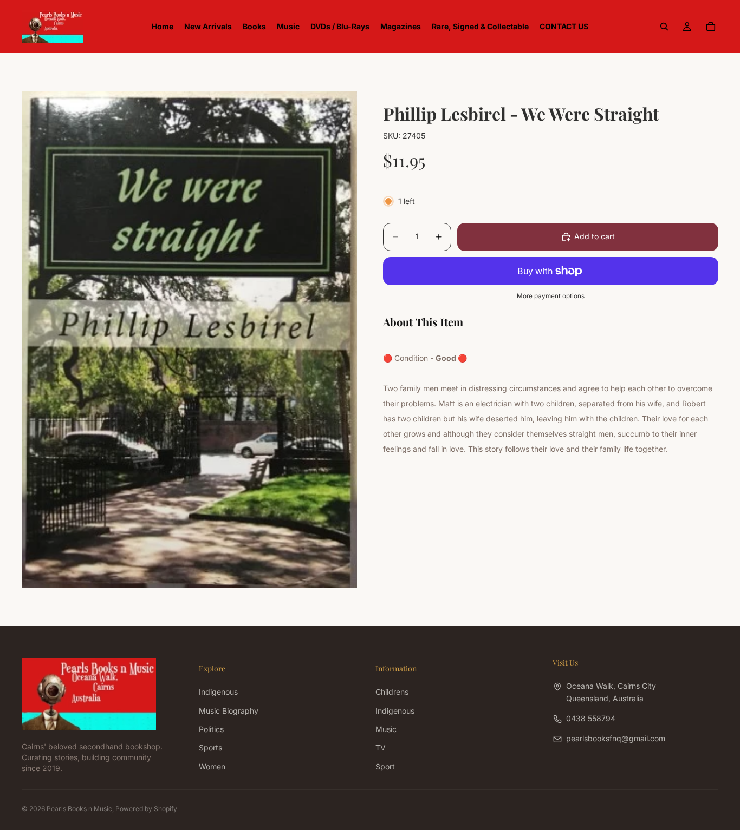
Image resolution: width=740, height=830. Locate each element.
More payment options (551, 296)
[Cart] (711, 26)
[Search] (664, 26)
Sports (210, 747)
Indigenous (218, 691)
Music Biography (228, 710)
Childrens (391, 691)
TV (380, 747)
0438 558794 (590, 718)
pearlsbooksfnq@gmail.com (615, 738)
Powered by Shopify (146, 809)
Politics (211, 729)
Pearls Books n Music (79, 809)
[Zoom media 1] (189, 339)
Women (212, 766)
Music (386, 729)
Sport (385, 766)
